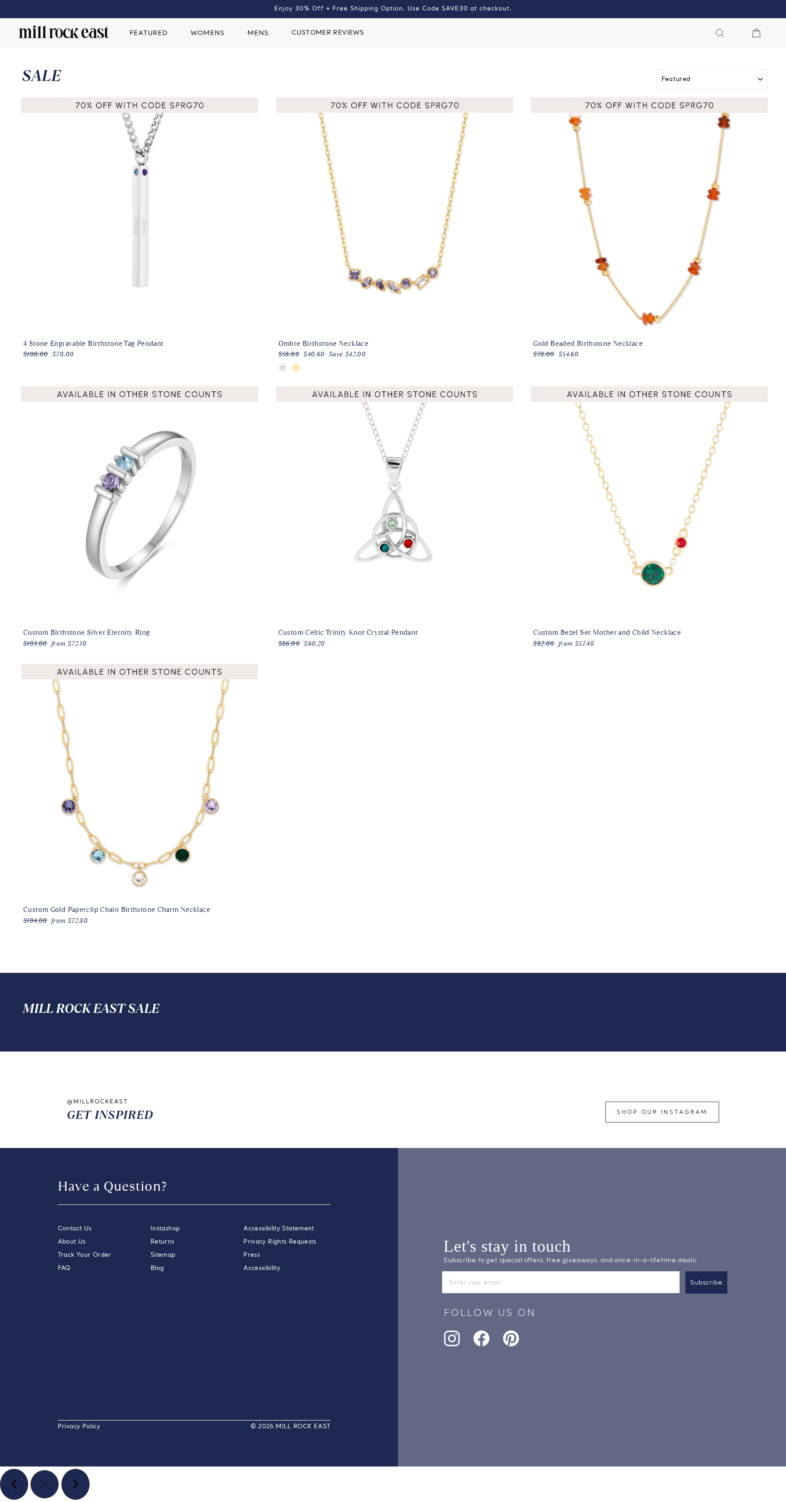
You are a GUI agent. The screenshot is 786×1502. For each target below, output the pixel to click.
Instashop (165, 1228)
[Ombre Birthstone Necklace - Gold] (296, 367)
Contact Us (75, 1228)
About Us (72, 1242)
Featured (149, 33)
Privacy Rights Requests (280, 1242)
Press (251, 1255)
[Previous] (14, 1484)
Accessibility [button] (261, 1268)
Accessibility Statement (278, 1228)
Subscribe (706, 1282)
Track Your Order (84, 1255)
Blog (157, 1268)
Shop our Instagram (662, 1112)
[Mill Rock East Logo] (63, 31)
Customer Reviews (328, 33)
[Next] (75, 1484)
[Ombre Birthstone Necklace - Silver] (282, 367)
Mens (258, 33)
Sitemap (163, 1255)
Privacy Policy (79, 1426)
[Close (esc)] (44, 1484)
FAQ (64, 1268)
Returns (163, 1242)
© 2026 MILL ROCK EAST (291, 1426)
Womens (208, 33)
